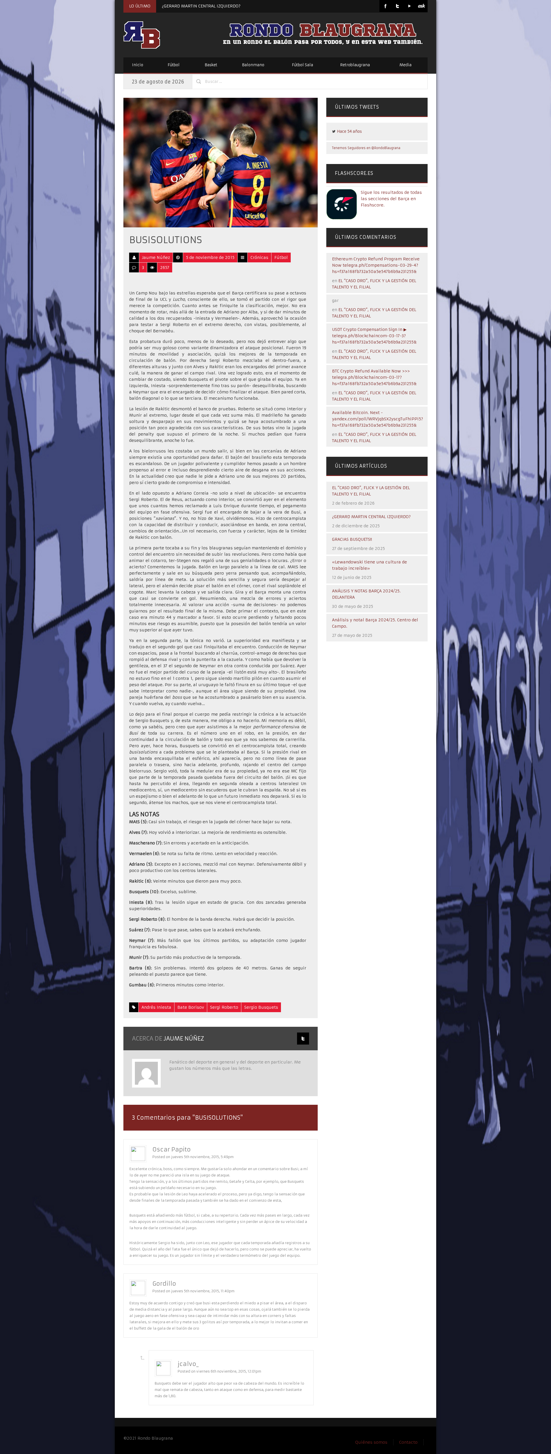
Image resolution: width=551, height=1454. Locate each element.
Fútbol (174, 65)
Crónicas (259, 257)
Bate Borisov (190, 1007)
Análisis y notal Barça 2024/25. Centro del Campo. (375, 623)
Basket (211, 65)
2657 (164, 267)
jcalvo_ (188, 1363)
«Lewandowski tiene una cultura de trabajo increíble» (369, 565)
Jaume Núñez (156, 257)
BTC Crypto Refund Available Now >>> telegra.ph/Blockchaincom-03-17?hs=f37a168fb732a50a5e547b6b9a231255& (374, 377)
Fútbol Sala (302, 65)
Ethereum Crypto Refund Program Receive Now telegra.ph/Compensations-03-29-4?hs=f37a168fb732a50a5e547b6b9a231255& (376, 265)
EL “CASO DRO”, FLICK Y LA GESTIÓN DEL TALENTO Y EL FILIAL (371, 491)
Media (405, 65)
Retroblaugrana (355, 65)
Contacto (408, 1442)
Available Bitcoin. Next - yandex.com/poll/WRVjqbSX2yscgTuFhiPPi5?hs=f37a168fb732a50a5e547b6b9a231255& (377, 419)
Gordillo (164, 1283)
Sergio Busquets (261, 1007)
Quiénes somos (371, 1442)
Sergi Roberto (224, 1007)
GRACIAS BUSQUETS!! (352, 539)
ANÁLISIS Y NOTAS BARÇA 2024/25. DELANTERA (366, 594)
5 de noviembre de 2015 (210, 257)
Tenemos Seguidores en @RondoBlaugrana (366, 148)
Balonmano (253, 65)
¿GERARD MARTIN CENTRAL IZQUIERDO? (201, 6)
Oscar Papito (171, 1149)
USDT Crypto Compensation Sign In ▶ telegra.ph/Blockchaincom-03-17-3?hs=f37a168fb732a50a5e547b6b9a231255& (374, 336)
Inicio (137, 65)
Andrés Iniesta (156, 1007)
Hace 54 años (349, 131)
